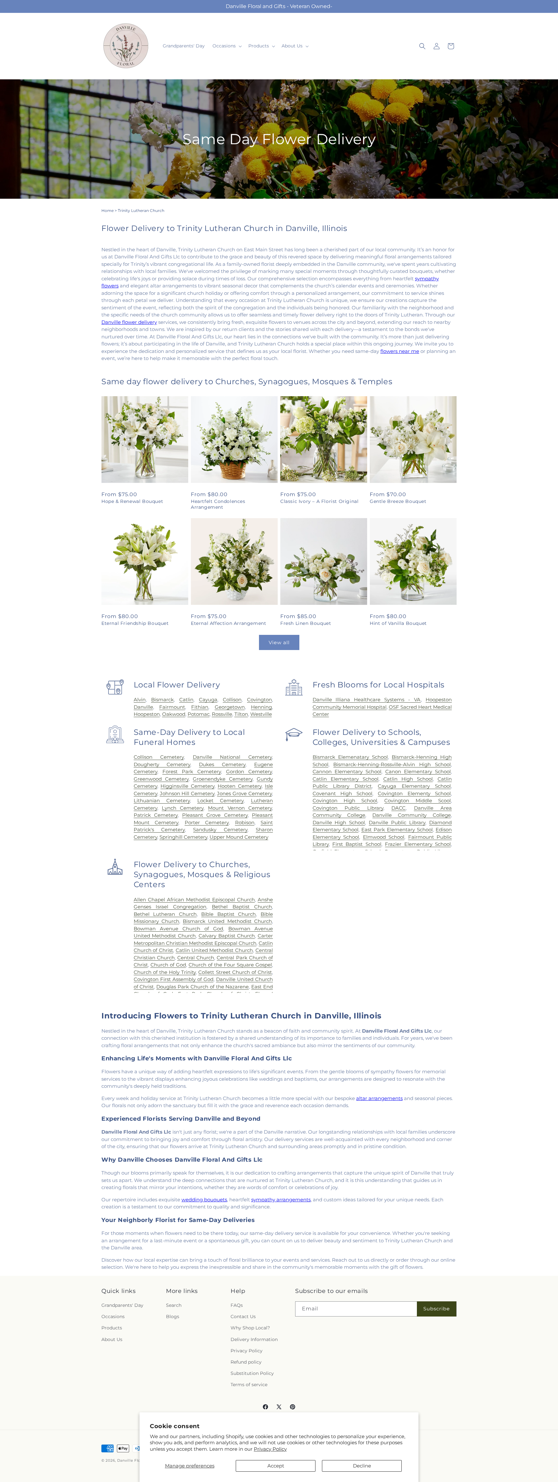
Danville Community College (411, 815)
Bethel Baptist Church (242, 907)
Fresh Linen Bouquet (305, 623)
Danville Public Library (397, 822)
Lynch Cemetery (182, 808)
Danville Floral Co (134, 1460)
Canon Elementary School (418, 771)
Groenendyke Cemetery (222, 779)
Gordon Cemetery (249, 771)
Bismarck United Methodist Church (227, 921)
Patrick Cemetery (156, 815)
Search (173, 1305)
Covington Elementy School (414, 793)
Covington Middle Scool (417, 800)
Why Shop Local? (250, 1328)
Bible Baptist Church (228, 914)
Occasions (113, 1316)
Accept (275, 1466)
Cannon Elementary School (347, 771)
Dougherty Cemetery (162, 764)
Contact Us (243, 1316)
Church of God (168, 965)
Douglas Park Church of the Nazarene (202, 987)
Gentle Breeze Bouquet (398, 501)
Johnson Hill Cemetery (187, 793)
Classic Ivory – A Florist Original (319, 501)
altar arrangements (379, 1098)
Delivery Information (254, 1339)
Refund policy (246, 1362)
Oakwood (173, 714)
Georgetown (230, 707)
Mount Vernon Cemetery (240, 808)
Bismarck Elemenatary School (350, 757)
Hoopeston (147, 714)
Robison (244, 822)
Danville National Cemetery (232, 757)
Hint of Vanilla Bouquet (398, 623)
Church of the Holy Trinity (165, 972)
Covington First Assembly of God (173, 979)
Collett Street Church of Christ (235, 972)
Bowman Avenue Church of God (178, 929)
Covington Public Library (348, 808)
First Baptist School (356, 844)
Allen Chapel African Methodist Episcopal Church (194, 899)
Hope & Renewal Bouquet (132, 501)
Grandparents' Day (122, 1305)
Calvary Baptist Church (227, 936)
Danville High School (339, 822)
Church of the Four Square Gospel (230, 965)
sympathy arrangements (281, 1200)
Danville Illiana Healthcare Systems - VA (367, 699)
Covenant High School (343, 793)
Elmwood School (383, 837)
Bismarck (162, 699)
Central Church (195, 958)
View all (279, 642)
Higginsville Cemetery (187, 786)
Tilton (241, 714)
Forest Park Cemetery (191, 771)
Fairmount (172, 707)
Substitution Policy (252, 1373)
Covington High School (345, 800)
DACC (398, 808)
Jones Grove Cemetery (244, 793)
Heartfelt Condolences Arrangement (218, 504)
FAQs (237, 1305)
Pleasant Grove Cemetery (215, 815)
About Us (111, 1339)
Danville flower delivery (129, 322)
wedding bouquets (204, 1200)
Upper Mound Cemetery (239, 837)
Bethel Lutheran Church (165, 914)
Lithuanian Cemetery (162, 800)
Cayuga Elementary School (414, 786)
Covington (259, 699)
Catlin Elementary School (345, 779)
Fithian (199, 707)
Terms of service (249, 1384)
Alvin (140, 699)
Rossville (222, 714)
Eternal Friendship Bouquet (135, 623)
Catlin (186, 699)
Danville (143, 707)
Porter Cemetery (207, 822)
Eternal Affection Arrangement (228, 623)
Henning (261, 707)
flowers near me (399, 351)
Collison (232, 699)
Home (107, 210)
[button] (226, 46)
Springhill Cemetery (183, 837)
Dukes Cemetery (222, 764)
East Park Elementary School (397, 829)
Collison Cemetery (159, 757)
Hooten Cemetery (239, 786)
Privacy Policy (270, 1449)
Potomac (199, 714)
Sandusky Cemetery (220, 829)
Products (111, 1328)
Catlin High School (408, 779)
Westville (261, 714)
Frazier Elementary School (418, 844)
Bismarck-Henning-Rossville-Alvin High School (392, 764)
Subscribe (436, 1309)
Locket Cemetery (220, 800)
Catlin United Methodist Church (214, 950)
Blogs (172, 1316)
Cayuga (208, 699)
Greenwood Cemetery (161, 779)
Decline (362, 1466)
